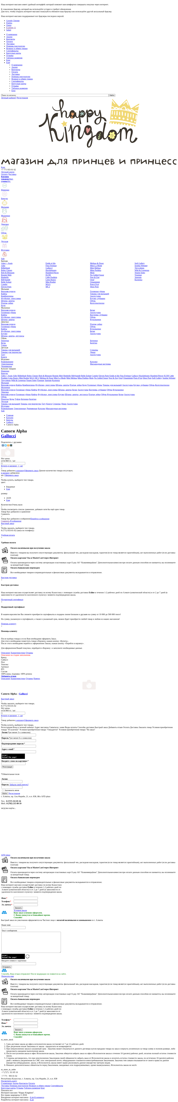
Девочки (5, 392)
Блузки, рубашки (141, 385)
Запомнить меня (12, 790)
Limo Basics (13, 378)
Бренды (4, 373)
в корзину (20, 470)
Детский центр (7, 172)
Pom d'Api (137, 378)
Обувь (152, 385)
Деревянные (31, 408)
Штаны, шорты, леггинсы (76, 394)
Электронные (20, 408)
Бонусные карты (18, 83)
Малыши (5, 383)
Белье (74, 390)
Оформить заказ (31, 470)
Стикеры (57, 404)
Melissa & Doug (46, 378)
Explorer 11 (11, 28)
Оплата (14, 72)
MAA (32, 378)
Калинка (56, 380)
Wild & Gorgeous (18, 380)
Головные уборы (94, 385)
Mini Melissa (71, 378)
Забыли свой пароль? (19, 784)
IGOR (166, 376)
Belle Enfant (86, 376)
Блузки (61, 394)
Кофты (19, 385)
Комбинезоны (28, 385)
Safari (8, 30)
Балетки (32, 399)
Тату (44, 404)
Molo (91, 378)
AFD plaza (5, 855)
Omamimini (128, 378)
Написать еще (7, 976)
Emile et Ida (114, 376)
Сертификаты (17, 81)
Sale (3, 411)
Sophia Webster (168, 378)
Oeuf (120, 378)
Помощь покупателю (20, 76)
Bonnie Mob (57, 376)
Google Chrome (13, 21)
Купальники (118, 390)
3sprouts (48, 380)
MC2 (37, 378)
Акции (14, 67)
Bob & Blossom (45, 376)
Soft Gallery (157, 378)
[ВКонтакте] (3, 445)
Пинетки (5, 399)
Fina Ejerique (125, 376)
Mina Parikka (83, 378)
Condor (95, 376)
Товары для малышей (112, 385)
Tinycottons (6, 380)
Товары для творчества (31, 404)
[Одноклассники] (8, 445)
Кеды (12, 399)
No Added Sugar (101, 378)
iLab (32, 1100)
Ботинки (25, 399)
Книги (49, 404)
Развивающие (7, 408)
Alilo (15, 376)
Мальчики (5, 387)
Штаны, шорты (62, 385)
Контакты (15, 69)
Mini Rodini (24, 378)
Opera (8, 25)
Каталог (9, 418)
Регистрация (14, 793)
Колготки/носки (162, 385)
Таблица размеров (19, 88)
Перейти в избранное (39, 519)
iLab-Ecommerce (37, 1097)
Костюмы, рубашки (97, 390)
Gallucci (134, 376)
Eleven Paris (104, 376)
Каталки (41, 408)
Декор (63, 404)
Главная (9, 415)
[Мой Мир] (11, 445)
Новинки (5, 371)
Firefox (9, 23)
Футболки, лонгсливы (45, 385)
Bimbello (67, 376)
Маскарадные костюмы (56, 408)
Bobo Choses (32, 376)
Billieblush (22, 376)
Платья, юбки (76, 385)
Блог (13, 91)
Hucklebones (144, 376)
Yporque (40, 380)
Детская (4, 401)
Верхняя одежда (8, 385)
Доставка (15, 74)
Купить (4, 466)
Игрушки (5, 406)
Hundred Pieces (156, 376)
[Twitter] (5, 445)
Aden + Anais (7, 376)
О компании (16, 65)
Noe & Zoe (113, 378)
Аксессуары (127, 385)
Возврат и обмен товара (22, 79)
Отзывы (15, 86)
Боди (84, 385)
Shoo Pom (147, 378)
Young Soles (31, 380)
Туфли (17, 399)
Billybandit (76, 376)
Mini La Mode (60, 378)
